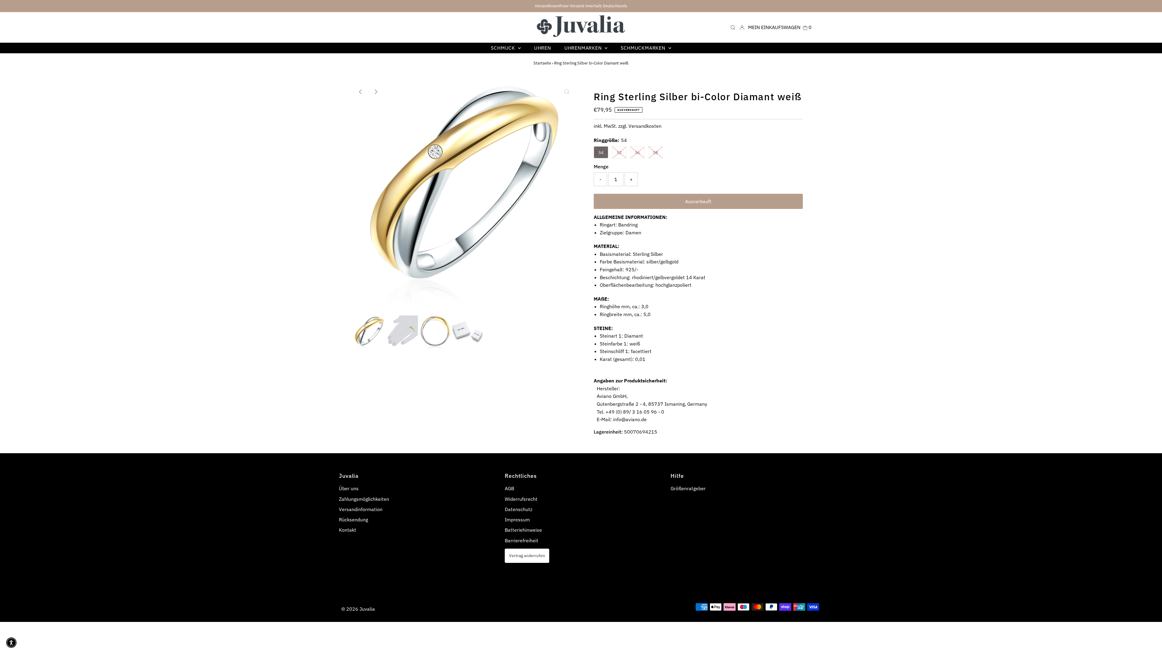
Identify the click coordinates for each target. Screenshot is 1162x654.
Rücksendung (353, 520)
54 (601, 152)
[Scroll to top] (1150, 642)
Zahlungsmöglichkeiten (364, 499)
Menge (601, 167)
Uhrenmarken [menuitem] (583, 48)
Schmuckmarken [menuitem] (644, 48)
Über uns (349, 488)
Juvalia (367, 609)
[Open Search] (733, 27)
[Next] (375, 91)
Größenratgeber (688, 488)
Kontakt (347, 530)
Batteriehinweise (523, 530)
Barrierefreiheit (521, 540)
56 (637, 152)
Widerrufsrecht (521, 499)
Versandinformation (360, 509)
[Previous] (360, 91)
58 (655, 152)
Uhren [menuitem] (542, 48)
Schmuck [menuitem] (503, 48)
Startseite (542, 63)
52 (619, 152)
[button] (11, 642)
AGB (509, 488)
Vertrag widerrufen (527, 555)
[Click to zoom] (566, 91)
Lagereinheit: (608, 432)
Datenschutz (518, 509)
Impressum (517, 520)
